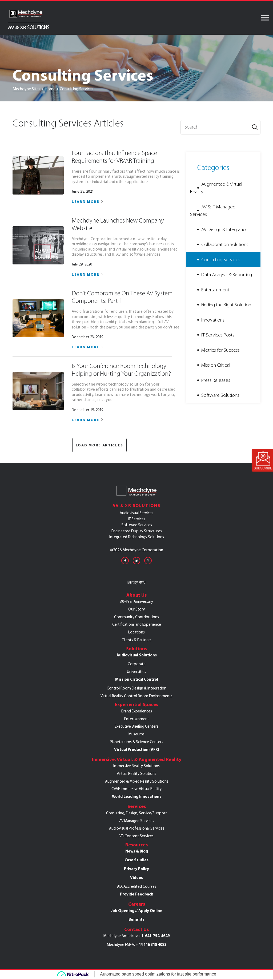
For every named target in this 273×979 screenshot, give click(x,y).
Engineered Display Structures (136, 531)
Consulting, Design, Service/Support (136, 813)
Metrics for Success (220, 350)
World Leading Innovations (136, 796)
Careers (136, 904)
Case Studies (136, 860)
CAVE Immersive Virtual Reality (136, 788)
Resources (136, 845)
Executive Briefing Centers (136, 726)
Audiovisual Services (136, 512)
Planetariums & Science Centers (136, 741)
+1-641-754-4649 (154, 935)
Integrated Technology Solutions (136, 536)
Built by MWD (136, 582)
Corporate (137, 663)
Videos (136, 877)
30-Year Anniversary (136, 601)
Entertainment (215, 290)
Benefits (136, 919)
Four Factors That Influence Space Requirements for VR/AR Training (114, 156)
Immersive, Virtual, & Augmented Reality (136, 759)
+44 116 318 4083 (151, 944)
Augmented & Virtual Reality (216, 188)
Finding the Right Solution (226, 305)
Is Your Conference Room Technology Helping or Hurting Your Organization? (121, 369)
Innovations (212, 320)
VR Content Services (136, 836)
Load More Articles (99, 445)
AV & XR (28, 27)
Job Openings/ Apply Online (136, 910)
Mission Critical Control (136, 679)
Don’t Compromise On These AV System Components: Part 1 (122, 297)
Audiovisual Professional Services (136, 828)
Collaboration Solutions (224, 244)
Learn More (85, 201)
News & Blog (136, 851)
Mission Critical (215, 365)
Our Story (136, 609)
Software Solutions (220, 395)
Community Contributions (136, 617)
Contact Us (136, 929)
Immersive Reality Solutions (136, 765)
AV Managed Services (136, 820)
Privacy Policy (136, 868)
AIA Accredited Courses (136, 886)
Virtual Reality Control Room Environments (136, 695)
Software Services (136, 524)
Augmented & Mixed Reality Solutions (136, 781)
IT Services (136, 519)
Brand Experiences (136, 711)
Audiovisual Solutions (137, 655)
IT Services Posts (217, 335)
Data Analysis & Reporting (226, 275)
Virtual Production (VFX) (136, 749)
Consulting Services (220, 260)
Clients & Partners (136, 639)
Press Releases (215, 380)
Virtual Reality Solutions (136, 773)
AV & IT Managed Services (212, 210)
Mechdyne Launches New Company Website (118, 224)
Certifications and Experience (136, 624)
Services (136, 806)
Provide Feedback (136, 894)
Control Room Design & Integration (136, 688)
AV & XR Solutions (136, 505)
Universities (136, 671)
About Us (136, 595)
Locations (136, 632)
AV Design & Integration (224, 229)
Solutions (136, 649)
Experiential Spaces (136, 704)
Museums (136, 734)
